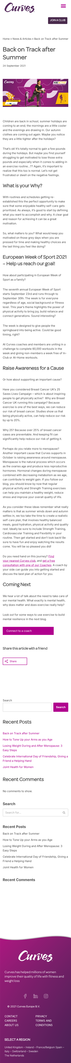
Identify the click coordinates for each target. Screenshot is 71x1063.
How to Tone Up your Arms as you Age (27, 739)
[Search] (64, 812)
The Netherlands (14, 1055)
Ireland (30, 1047)
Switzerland (19, 1051)
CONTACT (11, 1016)
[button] (63, 6)
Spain (59, 1047)
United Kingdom (14, 1047)
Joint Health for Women (18, 767)
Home (6, 38)
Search (7, 700)
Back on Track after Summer (21, 733)
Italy (7, 1051)
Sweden (33, 1051)
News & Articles (22, 38)
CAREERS (11, 1020)
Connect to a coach (19, 631)
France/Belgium (45, 1047)
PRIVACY (41, 1016)
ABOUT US (12, 1025)
